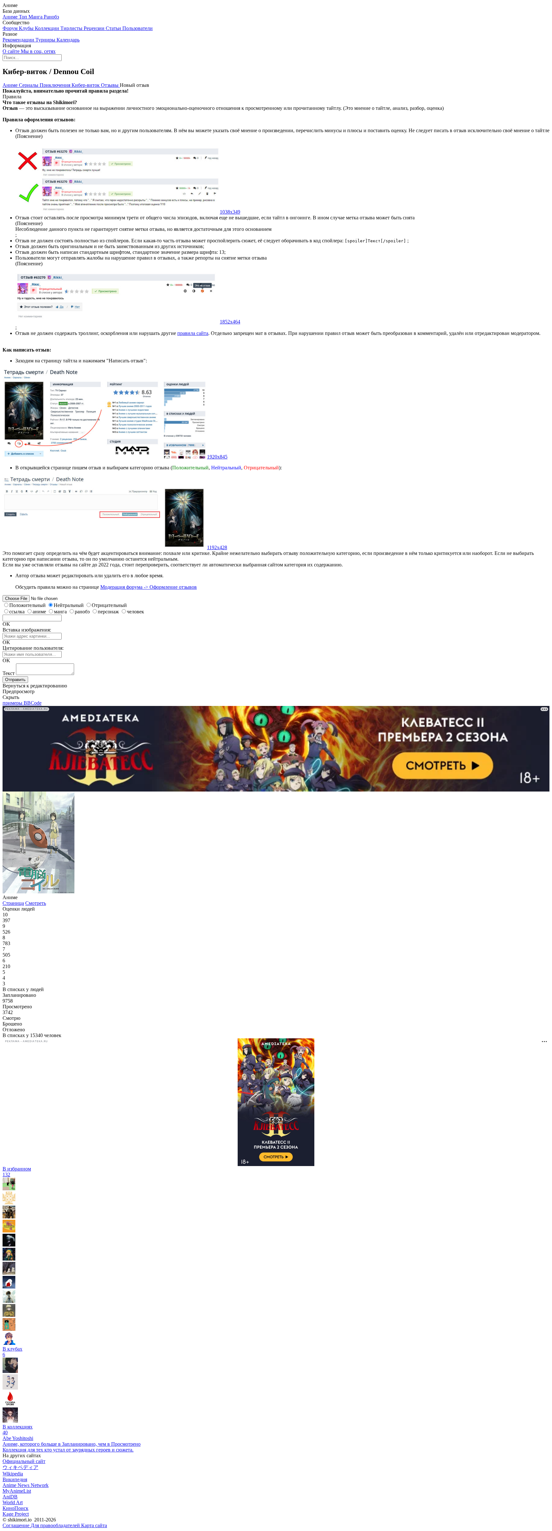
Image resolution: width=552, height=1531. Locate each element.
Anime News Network (26, 1485)
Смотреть (35, 903)
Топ (23, 16)
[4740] (9, 1315)
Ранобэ (51, 16)
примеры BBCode (22, 703)
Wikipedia (13, 1473)
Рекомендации (19, 39)
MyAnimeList (17, 1491)
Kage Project (16, 1514)
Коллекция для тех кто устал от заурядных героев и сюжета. (68, 1449)
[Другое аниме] (10, 1421)
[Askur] (9, 1230)
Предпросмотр (18, 691)
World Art (13, 1502)
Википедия (15, 1479)
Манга (36, 16)
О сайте (12, 51)
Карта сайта (94, 1525)
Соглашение (17, 1525)
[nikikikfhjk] (9, 1202)
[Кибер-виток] (38, 891)
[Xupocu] (9, 1329)
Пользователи (137, 28)
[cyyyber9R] (9, 1273)
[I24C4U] (9, 1301)
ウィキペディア (20, 1467)
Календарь (68, 39)
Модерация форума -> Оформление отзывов (148, 587)
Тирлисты (72, 28)
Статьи (114, 28)
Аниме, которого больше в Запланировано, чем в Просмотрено (72, 1444)
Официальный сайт (24, 1461)
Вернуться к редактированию (35, 685)
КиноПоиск (15, 1508)
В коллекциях (18, 1429)
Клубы (27, 28)
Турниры (46, 39)
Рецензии (95, 28)
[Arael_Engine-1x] (10, 1404)
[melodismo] (9, 1244)
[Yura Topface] (9, 1343)
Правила (12, 96)
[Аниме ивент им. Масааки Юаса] (10, 1388)
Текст (9, 673)
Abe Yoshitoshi (18, 1438)
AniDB (10, 1496)
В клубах (12, 1351)
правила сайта (192, 333)
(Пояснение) (28, 136)
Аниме (11, 16)
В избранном (17, 1171)
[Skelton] (9, 1216)
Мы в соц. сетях (38, 51)
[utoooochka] (9, 1188)
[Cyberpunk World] (10, 1371)
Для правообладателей (56, 1525)
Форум (11, 28)
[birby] (9, 1287)
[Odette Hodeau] (9, 1259)
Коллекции (47, 28)
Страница (13, 903)
